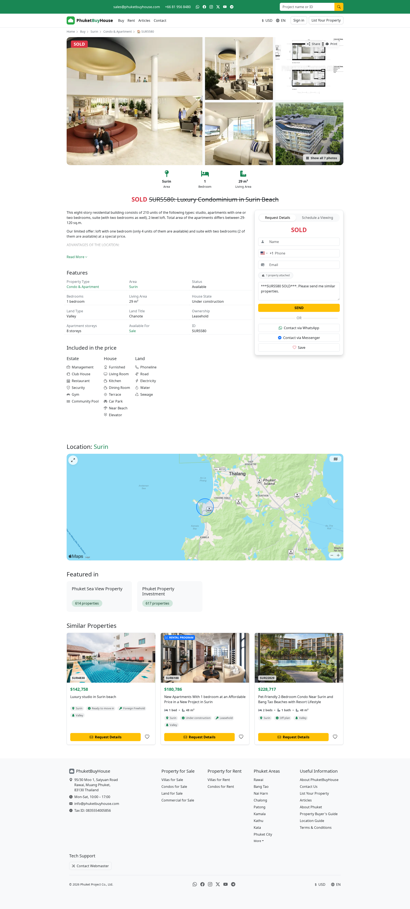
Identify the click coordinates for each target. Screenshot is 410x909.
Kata (257, 827)
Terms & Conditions (316, 827)
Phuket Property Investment (158, 591)
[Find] (338, 7)
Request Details (277, 217)
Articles (144, 20)
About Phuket (311, 807)
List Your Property (326, 20)
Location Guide (312, 820)
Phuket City (263, 834)
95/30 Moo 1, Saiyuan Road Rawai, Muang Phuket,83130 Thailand (96, 784)
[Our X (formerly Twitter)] (218, 6)
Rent (131, 20)
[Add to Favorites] (147, 737)
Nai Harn (261, 793)
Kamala (260, 814)
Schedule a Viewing (317, 217)
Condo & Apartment (117, 31)
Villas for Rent (219, 779)
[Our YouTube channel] (225, 6)
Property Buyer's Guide (319, 814)
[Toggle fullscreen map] (73, 460)
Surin (94, 31)
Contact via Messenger (301, 337)
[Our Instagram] (211, 6)
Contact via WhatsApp (301, 328)
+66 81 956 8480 (178, 6)
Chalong (260, 800)
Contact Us (309, 786)
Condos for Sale (174, 786)
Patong (259, 807)
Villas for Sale (172, 779)
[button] (259, 841)
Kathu (258, 820)
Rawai (258, 779)
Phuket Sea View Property (97, 589)
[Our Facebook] (204, 6)
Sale (132, 331)
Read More (75, 257)
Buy (121, 20)
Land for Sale (172, 793)
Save (301, 347)
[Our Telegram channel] (231, 6)
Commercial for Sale (177, 800)
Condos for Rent (221, 786)
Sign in (298, 20)
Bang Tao (261, 786)
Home (71, 31)
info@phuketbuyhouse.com (96, 803)
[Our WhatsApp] (197, 6)
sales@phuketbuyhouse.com (136, 6)
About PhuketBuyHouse (319, 779)
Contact (160, 20)
